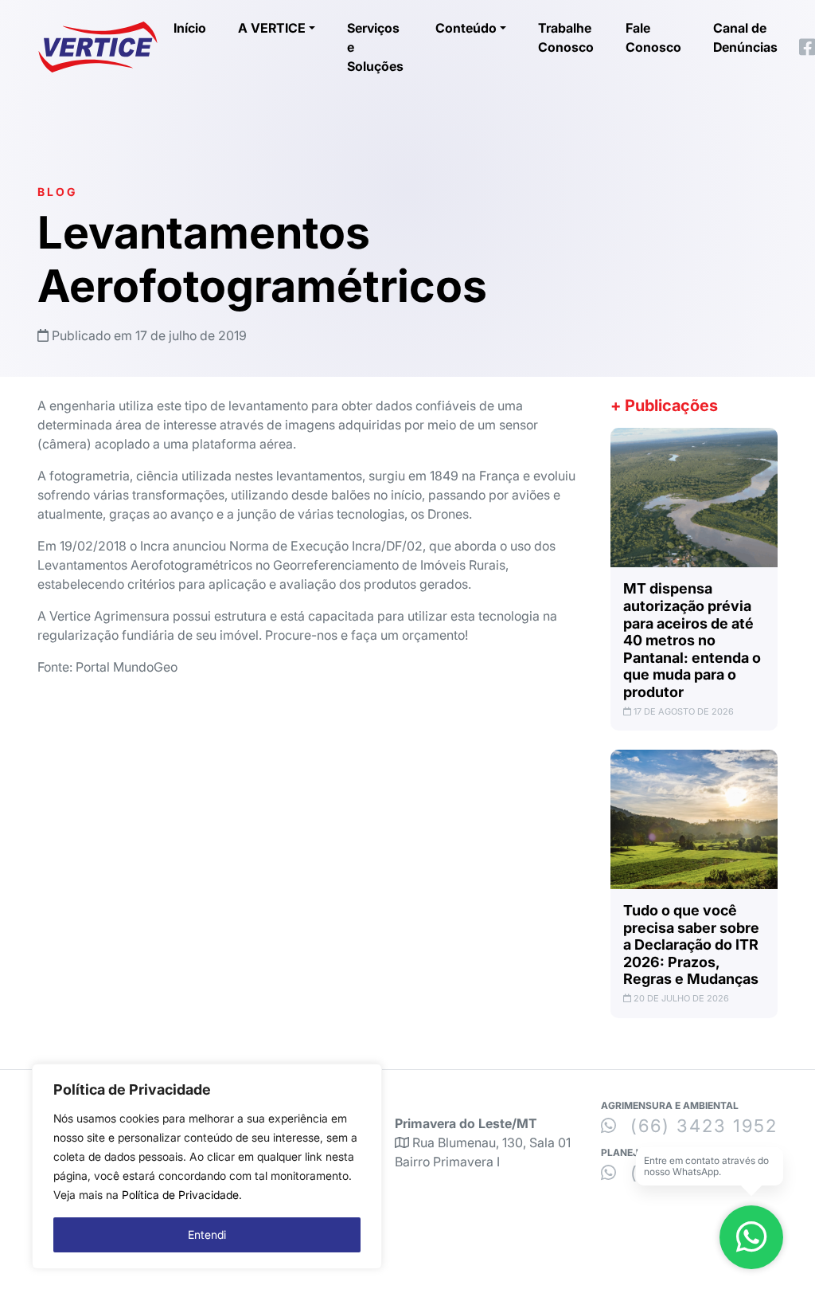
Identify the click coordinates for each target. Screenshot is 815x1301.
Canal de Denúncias (745, 37)
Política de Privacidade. (182, 1194)
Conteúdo (466, 28)
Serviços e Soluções (375, 47)
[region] (207, 1166)
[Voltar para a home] (98, 47)
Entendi (207, 1234)
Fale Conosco (653, 37)
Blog (57, 191)
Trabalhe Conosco (566, 37)
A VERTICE (272, 28)
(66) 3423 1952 (701, 1125)
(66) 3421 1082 (699, 1172)
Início (190, 28)
